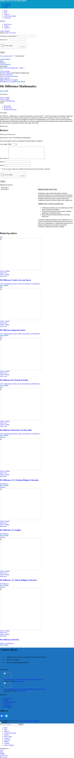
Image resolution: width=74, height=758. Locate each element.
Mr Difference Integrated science (12, 330)
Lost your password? (6, 56)
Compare (6, 743)
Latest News (7, 705)
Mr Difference (8, 73)
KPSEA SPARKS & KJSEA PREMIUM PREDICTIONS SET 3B (24, 689)
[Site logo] (2, 21)
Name (2, 162)
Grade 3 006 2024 (5, 76)
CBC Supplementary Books (8, 284)
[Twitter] (6, 716)
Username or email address (9, 36)
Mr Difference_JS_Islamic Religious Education (18, 580)
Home (2, 73)
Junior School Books (24, 284)
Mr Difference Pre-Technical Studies (14, 380)
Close (1, 750)
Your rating (4, 144)
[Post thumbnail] (7, 678)
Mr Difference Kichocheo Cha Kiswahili (15, 430)
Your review (4, 158)
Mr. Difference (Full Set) (9, 640)
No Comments (19, 681)
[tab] (7, 106)
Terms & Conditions (10, 702)
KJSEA (2, 643)
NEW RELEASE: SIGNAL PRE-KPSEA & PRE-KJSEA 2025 (23, 679)
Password (3, 40)
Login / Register (9, 745)
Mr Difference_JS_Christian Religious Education (19, 480)
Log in (2, 52)
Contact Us (7, 704)
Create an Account (10, 33)
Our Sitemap (8, 707)
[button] (3, 276)
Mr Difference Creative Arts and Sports (15, 280)
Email (2, 165)
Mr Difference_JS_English (8, 81)
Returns (6, 700)
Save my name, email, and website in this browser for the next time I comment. (26, 169)
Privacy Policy (8, 698)
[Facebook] (1, 716)
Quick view (3, 273)
